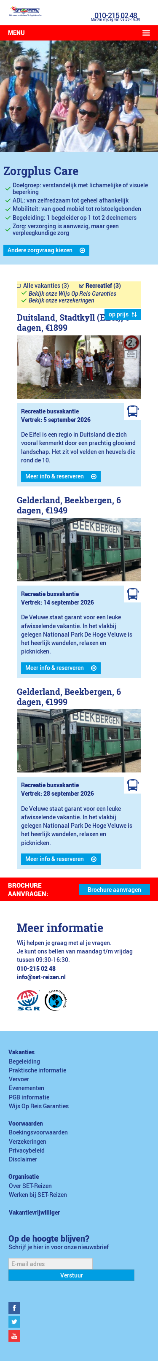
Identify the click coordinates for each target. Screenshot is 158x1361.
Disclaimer (23, 1159)
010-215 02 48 (115, 15)
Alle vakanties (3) (46, 285)
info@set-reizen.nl (41, 977)
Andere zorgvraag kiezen (40, 250)
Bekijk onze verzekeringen (61, 300)
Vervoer (19, 1079)
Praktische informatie (37, 1070)
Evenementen (26, 1088)
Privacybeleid (27, 1150)
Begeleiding (24, 1061)
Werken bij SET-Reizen (38, 1195)
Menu (16, 33)
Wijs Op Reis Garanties (39, 1106)
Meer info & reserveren (54, 476)
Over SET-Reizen (30, 1186)
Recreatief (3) (103, 285)
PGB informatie (29, 1097)
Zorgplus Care (40, 170)
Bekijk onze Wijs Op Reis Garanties (72, 293)
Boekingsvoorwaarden (38, 1132)
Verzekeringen (27, 1141)
